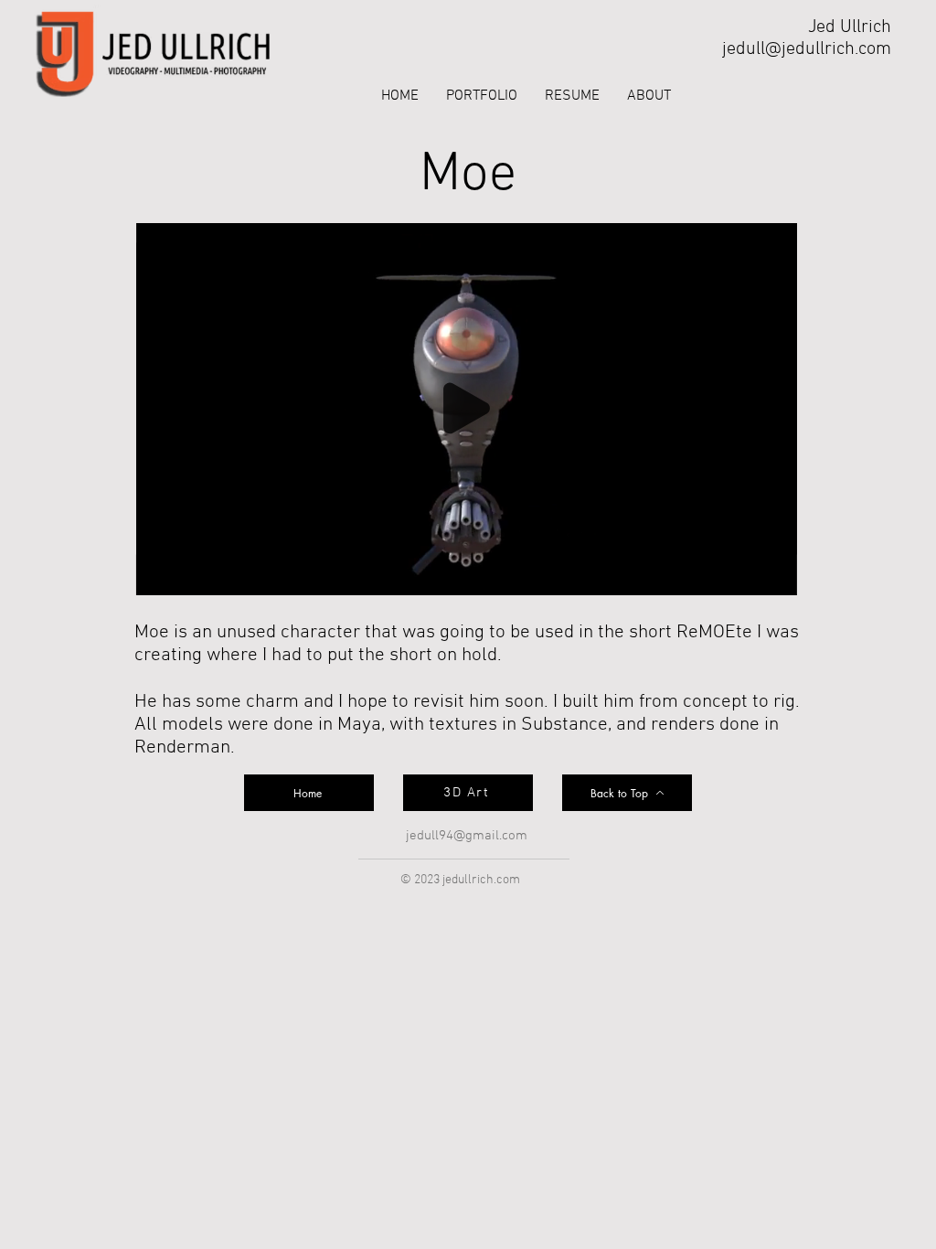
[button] (481, 96)
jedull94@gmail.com (466, 835)
